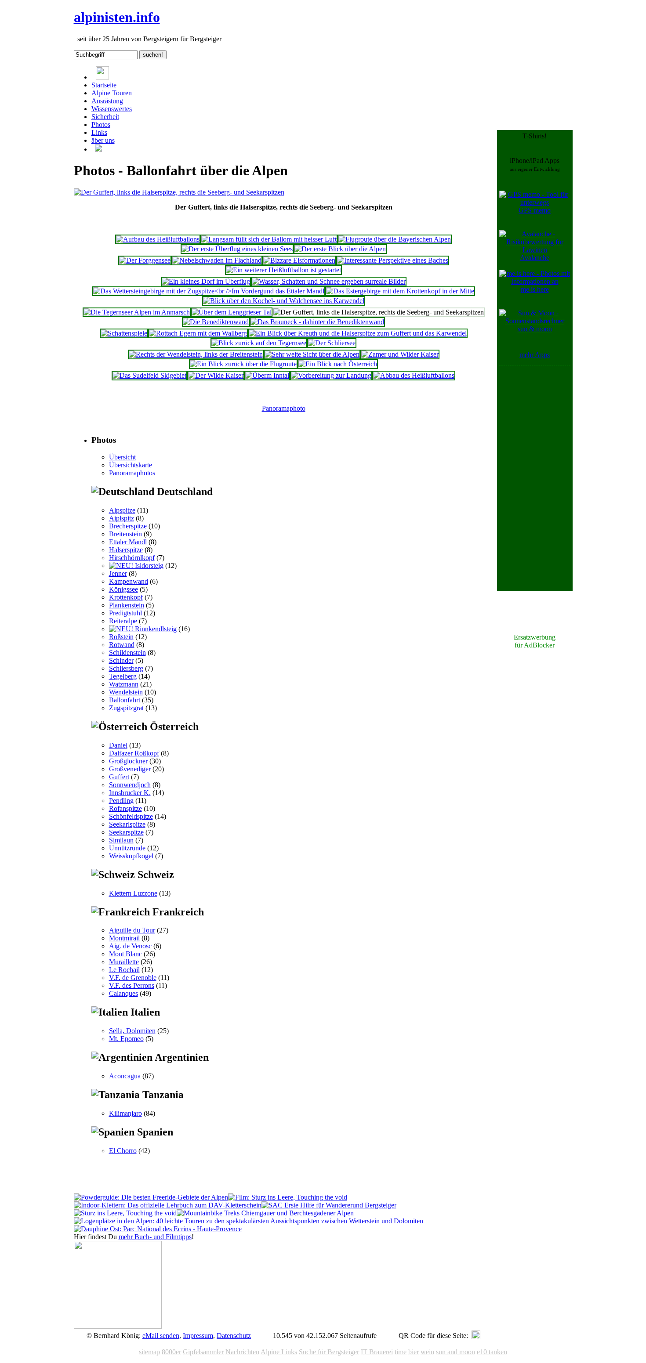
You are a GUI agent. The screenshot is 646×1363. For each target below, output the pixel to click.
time (400, 1352)
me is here (535, 289)
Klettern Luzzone (133, 893)
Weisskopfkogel (131, 856)
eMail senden (160, 1335)
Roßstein (121, 636)
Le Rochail (124, 969)
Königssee (123, 589)
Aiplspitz (121, 518)
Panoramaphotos (132, 473)
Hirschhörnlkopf (132, 557)
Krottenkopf (126, 597)
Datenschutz (234, 1335)
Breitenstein (125, 534)
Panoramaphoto (283, 408)
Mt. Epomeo (126, 1038)
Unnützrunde (127, 848)
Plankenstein (126, 605)
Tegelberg (123, 676)
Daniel (118, 745)
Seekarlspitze (127, 824)
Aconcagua (125, 1076)
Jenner (118, 573)
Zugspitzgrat (126, 708)
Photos (100, 124)
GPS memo (535, 210)
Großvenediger (130, 769)
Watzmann (123, 684)
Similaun (121, 840)
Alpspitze (122, 510)
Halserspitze (126, 549)
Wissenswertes (111, 108)
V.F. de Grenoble (132, 977)
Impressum (198, 1335)
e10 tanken (492, 1352)
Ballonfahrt (124, 700)
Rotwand (121, 644)
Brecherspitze (128, 526)
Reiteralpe (123, 621)
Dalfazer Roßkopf (134, 753)
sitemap (149, 1352)
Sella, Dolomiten (132, 1030)
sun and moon (455, 1352)
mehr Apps (534, 354)
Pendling (121, 800)
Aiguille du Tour (132, 930)
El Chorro (123, 1150)
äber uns (103, 140)
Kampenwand (128, 581)
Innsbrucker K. (130, 792)
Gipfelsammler (203, 1352)
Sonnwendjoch (130, 784)
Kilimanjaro (125, 1113)
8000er (171, 1352)
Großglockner (128, 761)
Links (99, 132)
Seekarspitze (126, 832)
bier (413, 1352)
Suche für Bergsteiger (329, 1352)
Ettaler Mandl (128, 542)
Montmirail (124, 938)
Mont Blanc (125, 954)
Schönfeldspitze (131, 816)
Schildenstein (127, 652)
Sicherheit (105, 116)
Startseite (103, 85)
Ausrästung (107, 101)
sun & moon (535, 329)
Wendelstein (126, 692)
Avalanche (534, 257)
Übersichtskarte (130, 465)
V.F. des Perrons (131, 985)
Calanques (123, 993)
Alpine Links (279, 1352)
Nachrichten (242, 1352)
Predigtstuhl (125, 613)
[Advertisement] (535, 500)
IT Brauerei (377, 1352)
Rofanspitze (125, 808)
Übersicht (122, 457)
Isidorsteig (148, 565)
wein (427, 1352)
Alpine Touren (111, 93)
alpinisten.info (117, 17)
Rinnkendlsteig (155, 629)
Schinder (121, 660)
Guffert (119, 777)
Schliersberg (126, 668)
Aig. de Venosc (130, 946)
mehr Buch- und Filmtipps (155, 1236)
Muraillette (124, 961)
